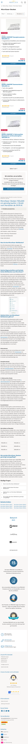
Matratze (15, 264)
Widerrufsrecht (4, 701)
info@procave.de (8, 645)
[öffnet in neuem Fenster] (13, 692)
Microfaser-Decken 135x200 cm (8, 504)
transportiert (16, 286)
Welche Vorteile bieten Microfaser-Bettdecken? (11, 488)
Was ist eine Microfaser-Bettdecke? (11, 484)
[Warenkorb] (25, 2)
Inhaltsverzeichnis (9, 209)
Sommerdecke (4, 337)
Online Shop (5, 6)
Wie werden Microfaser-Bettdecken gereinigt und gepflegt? (13, 497)
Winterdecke (18, 352)
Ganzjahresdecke (9, 368)
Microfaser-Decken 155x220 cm (8, 508)
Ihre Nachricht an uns (14, 188)
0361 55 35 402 (8, 639)
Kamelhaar (9, 248)
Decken (11, 6)
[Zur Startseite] (13, 2)
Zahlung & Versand (5, 703)
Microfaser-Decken (17, 6)
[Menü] (2, 2)
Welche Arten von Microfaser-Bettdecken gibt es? (12, 492)
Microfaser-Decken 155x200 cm (8, 506)
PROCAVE (21, 229)
